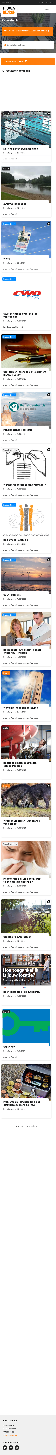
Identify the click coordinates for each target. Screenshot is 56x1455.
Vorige (20, 1126)
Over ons (48, 2)
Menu (47, 9)
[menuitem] (47, 9)
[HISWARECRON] (9, 11)
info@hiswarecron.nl (10, 1435)
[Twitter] (5, 1447)
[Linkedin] (17, 1447)
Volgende (31, 1126)
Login (41, 2)
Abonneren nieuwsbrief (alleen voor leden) (26, 31)
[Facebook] (11, 1447)
